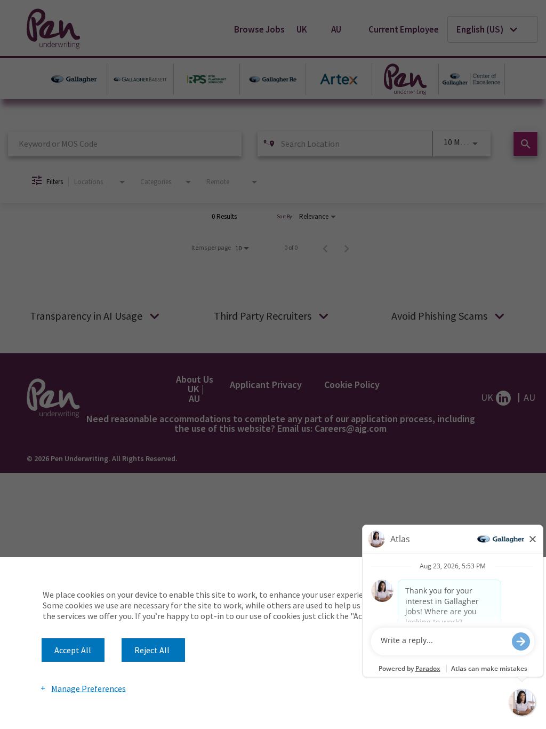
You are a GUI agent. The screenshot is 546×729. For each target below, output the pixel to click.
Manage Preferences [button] (88, 688)
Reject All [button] (152, 650)
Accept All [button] (72, 650)
